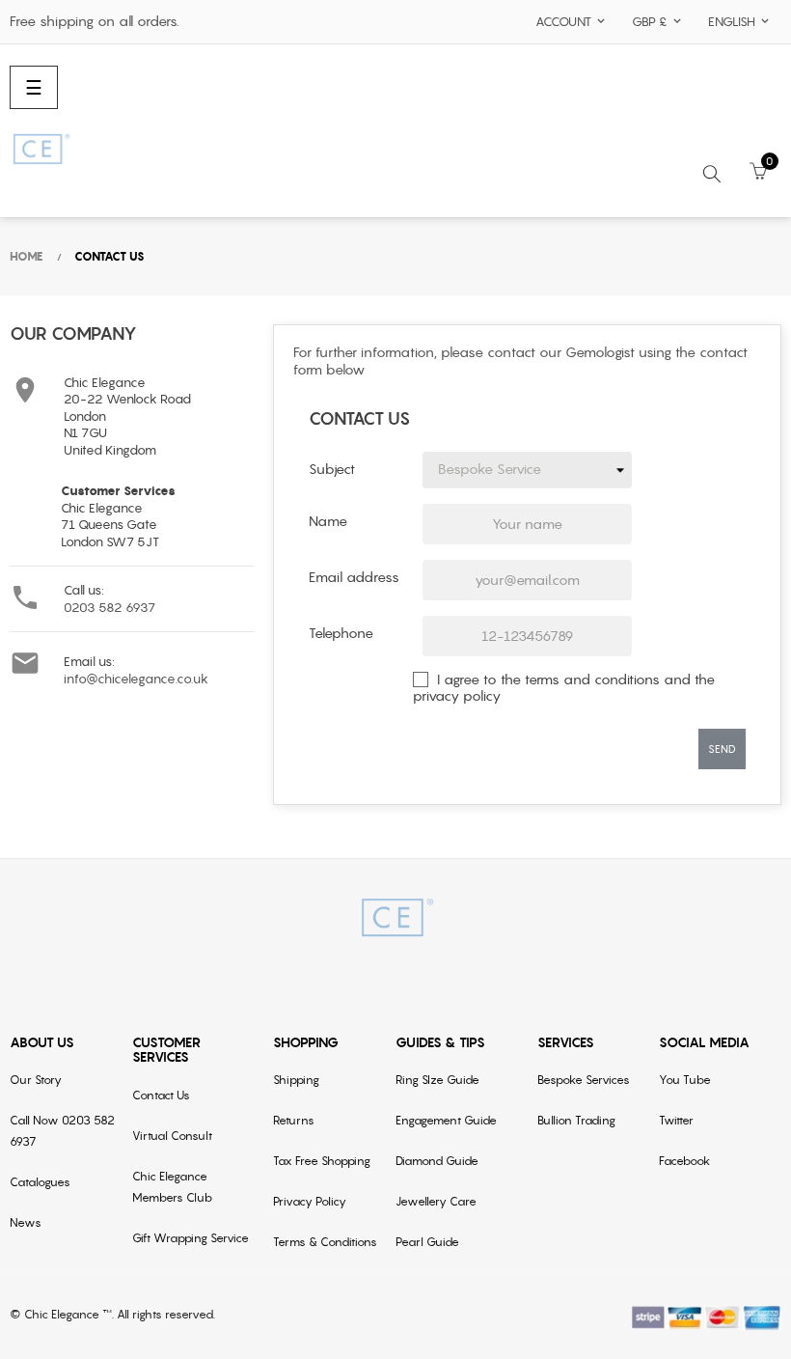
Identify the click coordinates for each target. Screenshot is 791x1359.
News (25, 1222)
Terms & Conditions (325, 1241)
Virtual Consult (172, 1135)
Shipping (296, 1079)
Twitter (676, 1120)
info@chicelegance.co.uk (136, 679)
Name (328, 521)
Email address (354, 577)
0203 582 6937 (109, 607)
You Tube (685, 1079)
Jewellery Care (436, 1201)
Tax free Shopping (321, 1160)
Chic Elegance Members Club (172, 1187)
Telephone (341, 633)
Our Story (36, 1079)
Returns (293, 1120)
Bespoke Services (583, 1079)
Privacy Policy (309, 1201)
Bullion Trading (576, 1120)
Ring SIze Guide (437, 1079)
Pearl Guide (427, 1241)
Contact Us (161, 1095)
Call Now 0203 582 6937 (62, 1131)
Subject (332, 469)
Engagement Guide (446, 1120)
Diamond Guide (437, 1160)
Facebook (684, 1160)
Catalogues (40, 1182)
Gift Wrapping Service (190, 1238)
